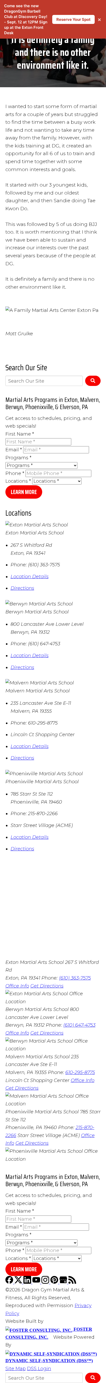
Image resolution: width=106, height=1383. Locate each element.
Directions (22, 588)
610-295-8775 (80, 1072)
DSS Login (39, 1368)
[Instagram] (45, 1282)
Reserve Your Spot (73, 19)
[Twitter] (18, 1282)
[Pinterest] (54, 1282)
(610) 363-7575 (75, 978)
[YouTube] (36, 1282)
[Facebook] (9, 1282)
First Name (19, 434)
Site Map (15, 1368)
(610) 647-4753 (79, 1025)
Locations (18, 481)
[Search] (93, 381)
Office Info (17, 986)
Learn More (24, 492)
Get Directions (47, 986)
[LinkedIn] (27, 1282)
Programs (18, 458)
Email (13, 450)
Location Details (30, 576)
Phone (14, 473)
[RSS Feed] (72, 1282)
